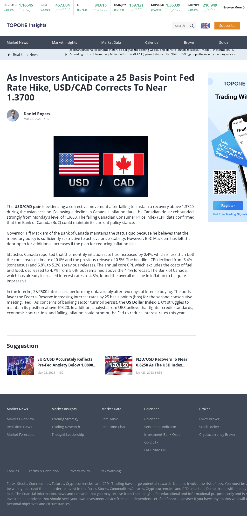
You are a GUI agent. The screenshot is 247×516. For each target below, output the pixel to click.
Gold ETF (151, 442)
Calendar (152, 42)
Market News (17, 42)
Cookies (13, 471)
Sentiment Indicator (160, 426)
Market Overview (20, 419)
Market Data (111, 42)
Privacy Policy (79, 471)
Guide (223, 42)
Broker (189, 42)
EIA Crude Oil (155, 450)
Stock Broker (209, 426)
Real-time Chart (114, 426)
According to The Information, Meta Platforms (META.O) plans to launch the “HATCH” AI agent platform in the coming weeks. (152, 52)
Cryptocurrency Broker (217, 434)
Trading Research (66, 426)
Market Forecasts (20, 434)
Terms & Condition (44, 471)
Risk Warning (110, 471)
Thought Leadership (68, 434)
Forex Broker (209, 419)
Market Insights (64, 42)
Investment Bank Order (163, 434)
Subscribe (227, 25)
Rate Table (110, 419)
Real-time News (19, 426)
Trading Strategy (65, 419)
